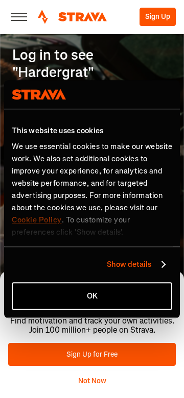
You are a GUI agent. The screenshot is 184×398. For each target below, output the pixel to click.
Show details (129, 264)
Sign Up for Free (92, 354)
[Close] (19, 17)
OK (92, 296)
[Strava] (72, 17)
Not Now (92, 381)
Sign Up (157, 16)
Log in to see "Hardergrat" (53, 63)
